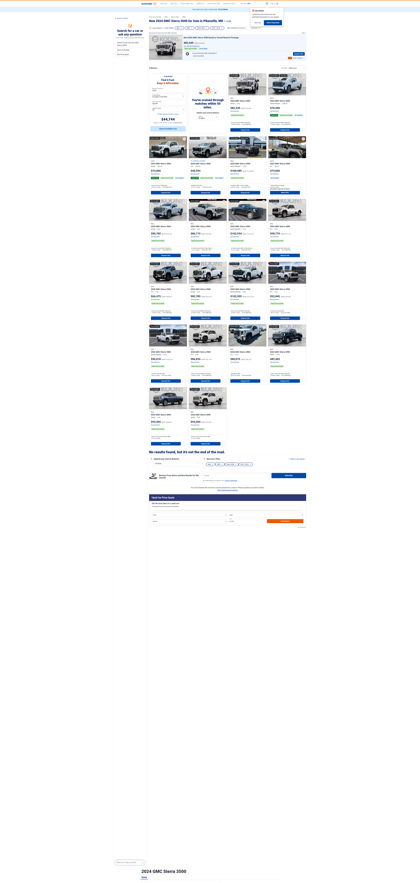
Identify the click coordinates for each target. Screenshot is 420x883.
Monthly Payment (157, 88)
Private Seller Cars (187, 3)
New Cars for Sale (155, 17)
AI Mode (245, 3)
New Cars (174, 3)
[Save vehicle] (179, 37)
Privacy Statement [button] (231, 480)
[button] (267, 3)
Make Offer (285, 192)
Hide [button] (303, 33)
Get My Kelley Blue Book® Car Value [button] (168, 114)
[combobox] (208, 117)
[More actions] (263, 130)
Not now (258, 23)
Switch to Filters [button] (122, 18)
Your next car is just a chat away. (210, 9)
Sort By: (284, 68)
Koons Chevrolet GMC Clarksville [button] (204, 53)
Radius (201, 116)
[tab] (144, 877)
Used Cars (163, 3)
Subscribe (289, 475)
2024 (184, 17)
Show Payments (273, 23)
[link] (299, 115)
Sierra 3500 (175, 17)
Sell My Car (200, 3)
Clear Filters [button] (168, 28)
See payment (234, 111)
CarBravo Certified (199, 161)
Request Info (298, 54)
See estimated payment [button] (192, 46)
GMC (166, 17)
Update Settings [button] (177, 123)
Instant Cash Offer (213, 3)
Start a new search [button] (297, 459)
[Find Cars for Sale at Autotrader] (149, 3)
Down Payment (156, 101)
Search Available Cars (168, 129)
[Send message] (142, 862)
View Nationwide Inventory (227, 490)
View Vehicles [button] (297, 58)
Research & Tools (229, 3)
